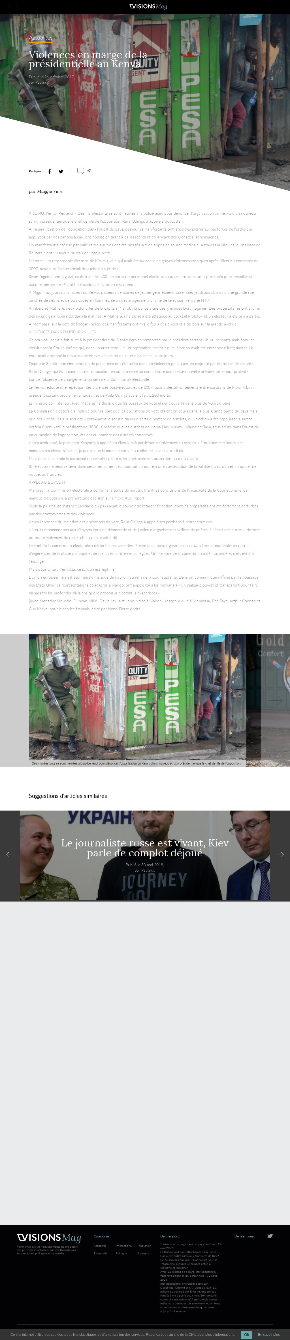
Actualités (41, 38)
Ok (246, 1335)
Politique (121, 1253)
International (124, 1246)
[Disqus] (145, 987)
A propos (144, 1253)
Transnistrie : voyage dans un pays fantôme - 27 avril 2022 (190, 1256)
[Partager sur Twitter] (61, 171)
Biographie (100, 1253)
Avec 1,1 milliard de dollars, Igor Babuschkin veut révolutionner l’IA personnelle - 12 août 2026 (190, 1291)
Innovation (145, 1246)
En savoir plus (269, 1335)
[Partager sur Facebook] (49, 171)
